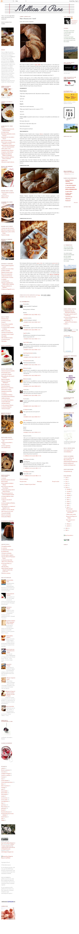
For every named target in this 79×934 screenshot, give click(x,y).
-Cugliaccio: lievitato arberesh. (7, 509)
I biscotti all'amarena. (5, 386)
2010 (66, 487)
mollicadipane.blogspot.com (7, 851)
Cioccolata (3, 771)
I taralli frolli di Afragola (6, 374)
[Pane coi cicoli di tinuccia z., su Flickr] (33, 62)
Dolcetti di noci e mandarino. (7, 387)
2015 (66, 479)
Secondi (3, 810)
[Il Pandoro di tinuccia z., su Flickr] (7, 540)
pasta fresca (3, 805)
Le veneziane (4, 548)
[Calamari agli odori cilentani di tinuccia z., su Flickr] (7, 222)
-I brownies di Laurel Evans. (7, 332)
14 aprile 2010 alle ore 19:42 (32, 455)
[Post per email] (41, 295)
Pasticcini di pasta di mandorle (9, 594)
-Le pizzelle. (3, 498)
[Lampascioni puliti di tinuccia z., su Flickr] (10, 919)
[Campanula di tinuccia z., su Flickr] (70, 304)
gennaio (68, 525)
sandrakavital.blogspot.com (69, 465)
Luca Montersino (4, 801)
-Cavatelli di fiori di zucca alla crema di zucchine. (7, 129)
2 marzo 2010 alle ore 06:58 (32, 375)
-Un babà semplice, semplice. (7, 555)
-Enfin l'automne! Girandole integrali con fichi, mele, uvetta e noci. (7, 570)
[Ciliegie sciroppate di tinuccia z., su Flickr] (7, 762)
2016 (66, 477)
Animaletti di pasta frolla (6, 391)
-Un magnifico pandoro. (6, 546)
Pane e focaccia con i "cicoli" (28, 18)
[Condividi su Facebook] (48, 295)
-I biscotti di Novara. (5, 403)
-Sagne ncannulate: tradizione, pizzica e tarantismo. (7, 157)
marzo (68, 507)
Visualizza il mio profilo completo (74, 22)
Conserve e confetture (5, 775)
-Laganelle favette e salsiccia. (7, 150)
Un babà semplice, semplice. (9, 636)
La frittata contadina (5, 270)
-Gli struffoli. (4, 336)
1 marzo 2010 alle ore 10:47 (32, 322)
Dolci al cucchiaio (5, 785)
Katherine (25, 368)
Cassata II (3, 322)
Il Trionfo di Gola (4, 318)
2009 (66, 528)
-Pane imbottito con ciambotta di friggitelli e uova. (8, 507)
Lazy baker (25, 420)
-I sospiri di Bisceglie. (5, 401)
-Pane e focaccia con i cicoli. (7, 511)
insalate (3, 796)
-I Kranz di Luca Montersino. (7, 561)
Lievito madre (4, 799)
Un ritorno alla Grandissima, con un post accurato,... (70, 318)
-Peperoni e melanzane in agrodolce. (6, 286)
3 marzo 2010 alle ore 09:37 (32, 416)
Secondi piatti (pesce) (5, 811)
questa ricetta (55, 263)
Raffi (24, 325)
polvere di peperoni (54, 274)
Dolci (2, 784)
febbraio (68, 524)
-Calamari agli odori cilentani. (7, 228)
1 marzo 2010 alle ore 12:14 (32, 338)
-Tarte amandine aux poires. (7, 337)
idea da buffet (4, 791)
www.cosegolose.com (68, 450)
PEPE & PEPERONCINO (71, 189)
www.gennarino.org (68, 471)
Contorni (3, 777)
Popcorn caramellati (5, 379)
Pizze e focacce (4, 806)
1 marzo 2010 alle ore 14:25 (32, 349)
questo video (39, 263)
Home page (39, 481)
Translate (74, 331)
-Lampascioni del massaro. (6, 275)
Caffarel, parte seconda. (71, 514)
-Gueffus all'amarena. (5, 398)
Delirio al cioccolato (9, 706)
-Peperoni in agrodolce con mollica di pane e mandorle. (7, 283)
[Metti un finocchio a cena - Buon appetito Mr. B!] (71, 384)
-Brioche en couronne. (6, 573)
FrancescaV (68, 200)
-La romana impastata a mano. (7, 496)
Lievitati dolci (4, 798)
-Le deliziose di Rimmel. (6, 407)
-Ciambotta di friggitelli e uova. (8, 289)
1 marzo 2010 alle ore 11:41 (32, 329)
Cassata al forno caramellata (7, 324)
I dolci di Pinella (69, 183)
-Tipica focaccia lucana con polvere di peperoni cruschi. (7, 493)
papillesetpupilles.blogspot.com (70, 461)
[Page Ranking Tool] (66, 540)
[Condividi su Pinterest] (49, 295)
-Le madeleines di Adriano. (7, 394)
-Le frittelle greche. (5, 281)
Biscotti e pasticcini (5, 770)
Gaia (24, 398)
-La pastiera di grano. (5, 339)
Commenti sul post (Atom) (29, 484)
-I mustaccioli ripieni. (5, 408)
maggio (68, 503)
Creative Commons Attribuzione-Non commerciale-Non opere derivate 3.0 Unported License (8, 847)
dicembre (69, 489)
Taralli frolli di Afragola (8, 607)
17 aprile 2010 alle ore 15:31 (32, 475)
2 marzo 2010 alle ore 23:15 (32, 406)
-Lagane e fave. (4, 160)
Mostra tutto (76, 202)
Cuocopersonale (26, 360)
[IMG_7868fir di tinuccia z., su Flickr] (7, 312)
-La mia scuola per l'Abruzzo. (7, 405)
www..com (68, 337)
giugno (68, 501)
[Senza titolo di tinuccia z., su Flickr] (7, 433)
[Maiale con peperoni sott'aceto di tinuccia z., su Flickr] (7, 186)
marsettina (25, 318)
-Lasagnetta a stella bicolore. (7, 152)
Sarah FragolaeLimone (28, 353)
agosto (68, 497)
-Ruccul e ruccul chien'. (6, 515)
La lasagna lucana (5, 132)
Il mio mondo (4, 794)
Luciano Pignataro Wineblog (69, 180)
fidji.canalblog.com (68, 459)
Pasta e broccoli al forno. (6, 140)
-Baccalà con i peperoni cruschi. (8, 230)
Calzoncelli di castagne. (6, 389)
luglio (68, 499)
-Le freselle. (3, 478)
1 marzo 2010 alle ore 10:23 (32, 314)
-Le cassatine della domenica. (7, 400)
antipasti (3, 768)
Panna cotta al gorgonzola (6, 274)
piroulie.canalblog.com (69, 463)
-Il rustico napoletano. (5, 445)
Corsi (2, 778)
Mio (24, 304)
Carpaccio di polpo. (5, 235)
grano (2, 789)
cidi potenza (68, 198)
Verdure (3, 820)
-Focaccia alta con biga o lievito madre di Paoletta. (8, 490)
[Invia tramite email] (44, 295)
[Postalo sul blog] (45, 295)
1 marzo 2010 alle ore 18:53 (32, 364)
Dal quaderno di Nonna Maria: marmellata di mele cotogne (10, 622)
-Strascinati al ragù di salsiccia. (7, 162)
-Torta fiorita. (4, 341)
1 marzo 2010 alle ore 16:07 (32, 357)
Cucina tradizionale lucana (7, 782)
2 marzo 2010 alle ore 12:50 (32, 395)
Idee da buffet (4, 792)
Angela (24, 333)
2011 (66, 485)
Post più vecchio (55, 481)
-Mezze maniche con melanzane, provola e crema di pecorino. (8, 146)
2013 (66, 481)
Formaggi (3, 787)
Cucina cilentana (4, 780)
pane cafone (37, 64)
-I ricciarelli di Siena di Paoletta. (8, 396)
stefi (24, 389)
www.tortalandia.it (67, 451)
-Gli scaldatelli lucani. (6, 447)
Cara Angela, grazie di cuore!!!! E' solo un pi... (70, 314)
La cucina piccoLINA (70, 187)
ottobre (68, 493)
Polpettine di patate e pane (6, 272)
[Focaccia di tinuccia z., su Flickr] (34, 259)
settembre (69, 495)
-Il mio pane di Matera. (6, 516)
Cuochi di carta (68, 196)
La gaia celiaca (68, 191)
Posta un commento (24, 479)
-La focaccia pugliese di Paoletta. (8, 503)
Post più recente (23, 481)
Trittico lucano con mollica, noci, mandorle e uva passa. (8, 142)
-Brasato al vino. (4, 197)
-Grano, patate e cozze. (6, 148)
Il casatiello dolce (5, 551)
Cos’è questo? (68, 351)
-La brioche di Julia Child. (6, 560)
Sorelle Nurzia (4, 816)
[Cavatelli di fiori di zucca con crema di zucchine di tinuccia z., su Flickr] (7, 122)
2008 (66, 530)
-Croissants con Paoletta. (6, 553)
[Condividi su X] (47, 295)
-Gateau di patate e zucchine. (7, 277)
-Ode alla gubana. (5, 566)
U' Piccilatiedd (69, 509)
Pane (2, 803)
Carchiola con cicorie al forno (7, 268)
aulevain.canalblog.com (69, 458)
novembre (69, 491)
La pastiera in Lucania (6, 320)
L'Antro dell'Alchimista (70, 185)
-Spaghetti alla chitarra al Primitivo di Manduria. (6, 154)
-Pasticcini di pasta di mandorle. (8, 370)
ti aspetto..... (66, 323)
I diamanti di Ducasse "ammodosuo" (5, 381)
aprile (68, 505)
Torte (2, 818)
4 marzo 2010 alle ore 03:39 (32, 432)
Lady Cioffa (25, 342)
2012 (66, 483)
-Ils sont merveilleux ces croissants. (6, 564)
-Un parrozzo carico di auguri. (7, 334)
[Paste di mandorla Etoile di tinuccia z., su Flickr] (7, 364)
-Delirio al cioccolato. (5, 330)
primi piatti (3, 808)
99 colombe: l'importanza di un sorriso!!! (71, 511)
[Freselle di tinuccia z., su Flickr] (7, 471)
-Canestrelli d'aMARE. (6, 513)
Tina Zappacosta (26, 459)
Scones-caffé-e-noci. (5, 384)
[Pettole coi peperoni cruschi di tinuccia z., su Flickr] (7, 259)
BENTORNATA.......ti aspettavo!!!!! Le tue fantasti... (70, 321)
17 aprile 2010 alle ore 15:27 (32, 468)
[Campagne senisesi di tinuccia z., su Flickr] (70, 241)
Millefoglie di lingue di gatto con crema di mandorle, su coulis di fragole (10, 693)
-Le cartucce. (4, 393)
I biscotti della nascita (5, 372)
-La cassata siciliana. (5, 325)
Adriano (41, 134)
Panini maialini (4, 481)
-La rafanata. (3, 279)
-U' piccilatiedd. (4, 504)
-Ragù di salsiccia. (5, 196)
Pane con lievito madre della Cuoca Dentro (7, 487)
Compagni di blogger (5, 773)
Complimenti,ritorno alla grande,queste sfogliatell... (70, 311)
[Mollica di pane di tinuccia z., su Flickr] (7, 45)
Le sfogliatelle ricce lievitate (7, 549)
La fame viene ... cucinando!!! (69, 194)
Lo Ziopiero (25, 409)
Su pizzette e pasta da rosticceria (8, 479)
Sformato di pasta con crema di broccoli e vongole (9, 651)
